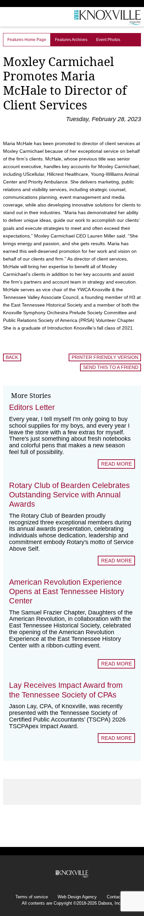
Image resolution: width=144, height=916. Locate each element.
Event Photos (108, 39)
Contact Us (118, 897)
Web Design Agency (77, 897)
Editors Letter (32, 407)
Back (12, 357)
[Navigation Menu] (4, 18)
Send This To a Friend (110, 367)
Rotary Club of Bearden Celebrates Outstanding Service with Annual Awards (69, 494)
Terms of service (31, 897)
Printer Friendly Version (105, 357)
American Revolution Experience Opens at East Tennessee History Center (66, 591)
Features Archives (71, 39)
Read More (116, 464)
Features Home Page (26, 39)
